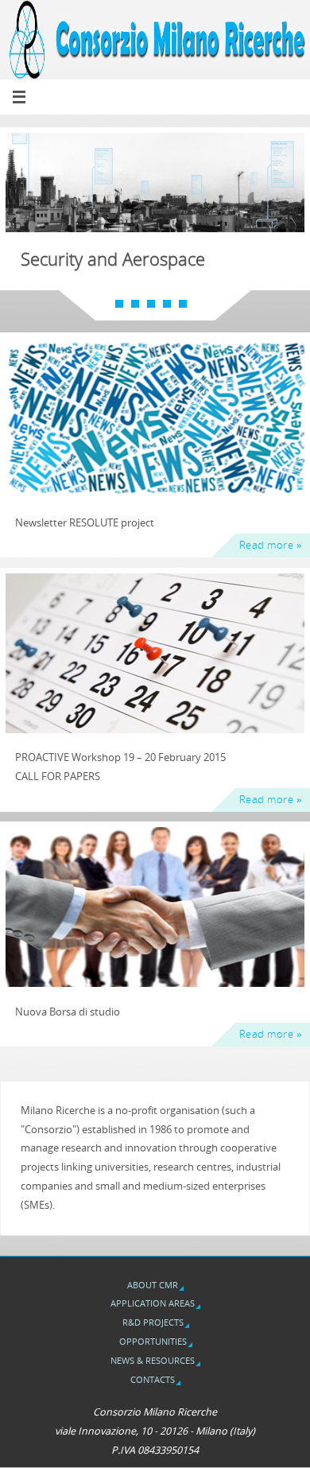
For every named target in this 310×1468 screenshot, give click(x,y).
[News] (155, 417)
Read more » (271, 545)
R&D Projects (153, 1322)
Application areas (152, 1303)
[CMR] (155, 906)
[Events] (155, 653)
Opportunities (153, 1341)
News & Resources (152, 1360)
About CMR (152, 1285)
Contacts (152, 1379)
